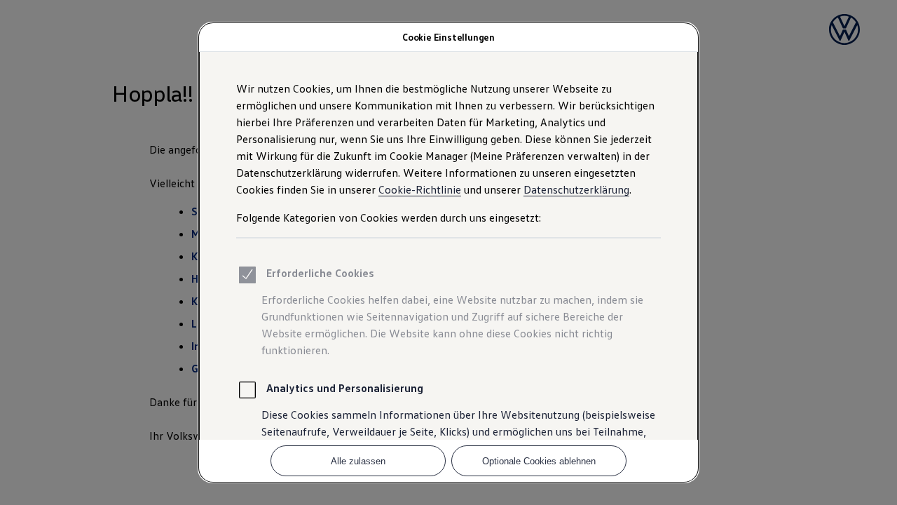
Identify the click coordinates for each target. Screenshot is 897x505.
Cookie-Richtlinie (419, 189)
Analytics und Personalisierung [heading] (344, 388)
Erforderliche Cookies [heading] (320, 273)
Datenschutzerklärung (576, 189)
